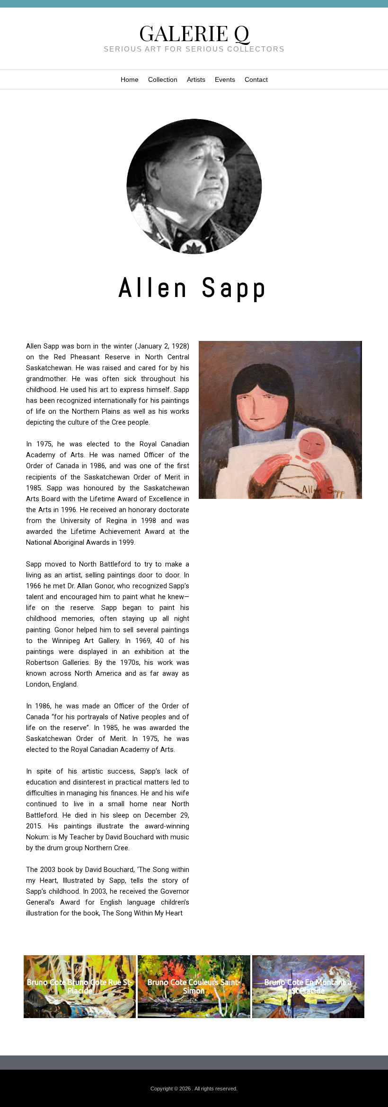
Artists (196, 79)
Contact (256, 79)
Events (225, 79)
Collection (162, 79)
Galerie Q (194, 32)
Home (130, 79)
